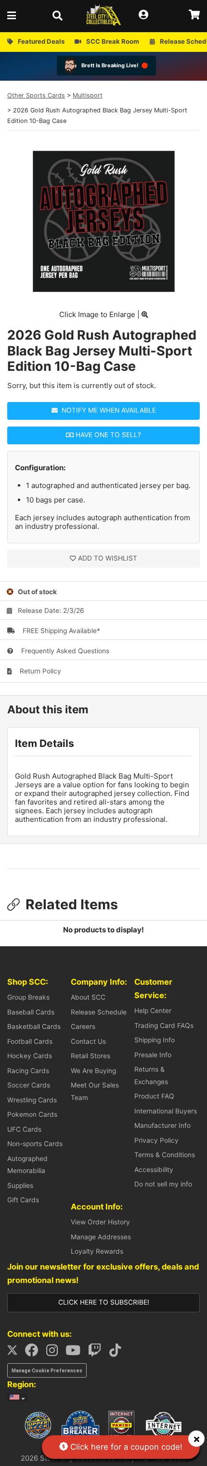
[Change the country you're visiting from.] (17, 1397)
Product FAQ (154, 1096)
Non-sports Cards (35, 1144)
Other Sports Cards (36, 95)
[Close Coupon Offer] (196, 1438)
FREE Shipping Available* (60, 631)
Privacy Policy (156, 1140)
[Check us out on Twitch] (97, 1352)
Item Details (44, 743)
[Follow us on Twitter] (15, 1352)
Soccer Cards (28, 1085)
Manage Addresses (101, 1237)
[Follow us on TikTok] (118, 1352)
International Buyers (165, 1111)
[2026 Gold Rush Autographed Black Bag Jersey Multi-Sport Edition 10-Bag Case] (104, 289)
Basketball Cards (34, 1026)
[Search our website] (60, 15)
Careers (83, 1026)
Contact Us (88, 1041)
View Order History (100, 1222)
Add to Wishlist (107, 558)
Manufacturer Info (162, 1125)
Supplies (20, 1185)
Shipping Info (154, 1040)
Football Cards (29, 1041)
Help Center (152, 1010)
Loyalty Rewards (97, 1251)
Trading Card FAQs (164, 1025)
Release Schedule (99, 1012)
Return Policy (39, 671)
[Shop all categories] (14, 15)
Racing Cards (28, 1071)
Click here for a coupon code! (125, 1447)
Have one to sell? (107, 435)
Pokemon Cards (32, 1114)
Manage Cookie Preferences (47, 1370)
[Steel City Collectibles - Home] (103, 15)
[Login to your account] (146, 15)
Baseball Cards (30, 1012)
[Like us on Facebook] (34, 1352)
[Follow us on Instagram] (55, 1352)
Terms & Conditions (164, 1155)
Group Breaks (28, 997)
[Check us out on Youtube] (75, 1352)
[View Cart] (194, 15)
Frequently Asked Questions (64, 651)
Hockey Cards (29, 1056)
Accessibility (153, 1169)
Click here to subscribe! (103, 1302)
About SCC (88, 997)
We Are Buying (93, 1071)
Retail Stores (90, 1056)
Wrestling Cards (32, 1100)
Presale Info (152, 1055)
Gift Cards (23, 1200)
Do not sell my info (163, 1184)
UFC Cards (24, 1129)
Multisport (88, 95)
